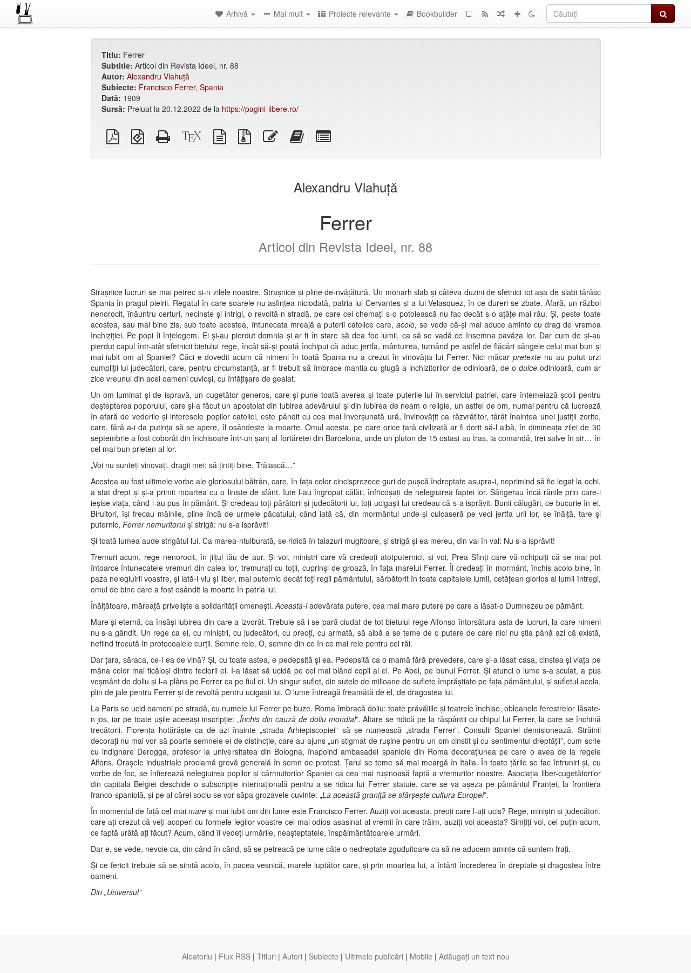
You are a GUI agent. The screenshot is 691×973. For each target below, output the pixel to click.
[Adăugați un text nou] (517, 13)
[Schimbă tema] (531, 13)
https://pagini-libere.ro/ (260, 108)
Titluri (266, 956)
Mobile (421, 956)
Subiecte (323, 956)
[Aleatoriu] (501, 13)
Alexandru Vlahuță (158, 76)
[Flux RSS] (485, 13)
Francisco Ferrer (167, 87)
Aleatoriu (197, 956)
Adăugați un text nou (474, 956)
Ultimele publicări (374, 956)
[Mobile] (468, 13)
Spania (211, 87)
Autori (292, 956)
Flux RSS (234, 956)
